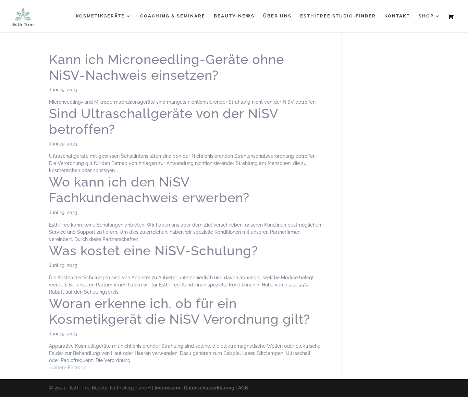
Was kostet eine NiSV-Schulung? (153, 250)
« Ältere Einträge (67, 367)
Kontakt (397, 16)
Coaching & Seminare (172, 16)
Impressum (167, 387)
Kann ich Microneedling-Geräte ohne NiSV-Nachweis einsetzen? (166, 67)
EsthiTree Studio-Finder (338, 16)
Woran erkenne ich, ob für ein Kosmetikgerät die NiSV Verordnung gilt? (179, 311)
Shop (426, 16)
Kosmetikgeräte (100, 16)
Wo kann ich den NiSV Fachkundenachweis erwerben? (149, 189)
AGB (243, 387)
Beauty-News (234, 16)
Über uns (277, 16)
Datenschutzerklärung (209, 387)
